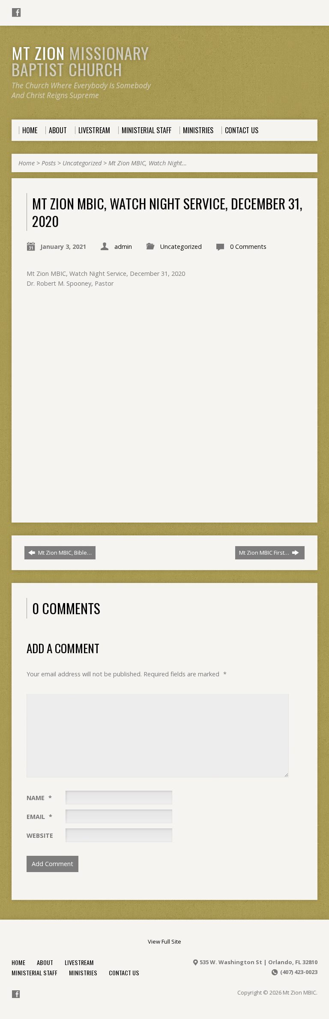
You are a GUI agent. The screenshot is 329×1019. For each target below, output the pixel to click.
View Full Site (164, 941)
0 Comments (248, 246)
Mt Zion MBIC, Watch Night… (147, 163)
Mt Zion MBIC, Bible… (64, 552)
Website (40, 835)
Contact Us (124, 972)
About (45, 962)
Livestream (79, 962)
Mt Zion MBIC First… (264, 552)
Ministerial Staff (34, 972)
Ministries (83, 972)
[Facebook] (16, 12)
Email (39, 817)
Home (26, 163)
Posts (49, 163)
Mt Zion (80, 61)
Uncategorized (82, 163)
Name (39, 798)
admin (123, 246)
